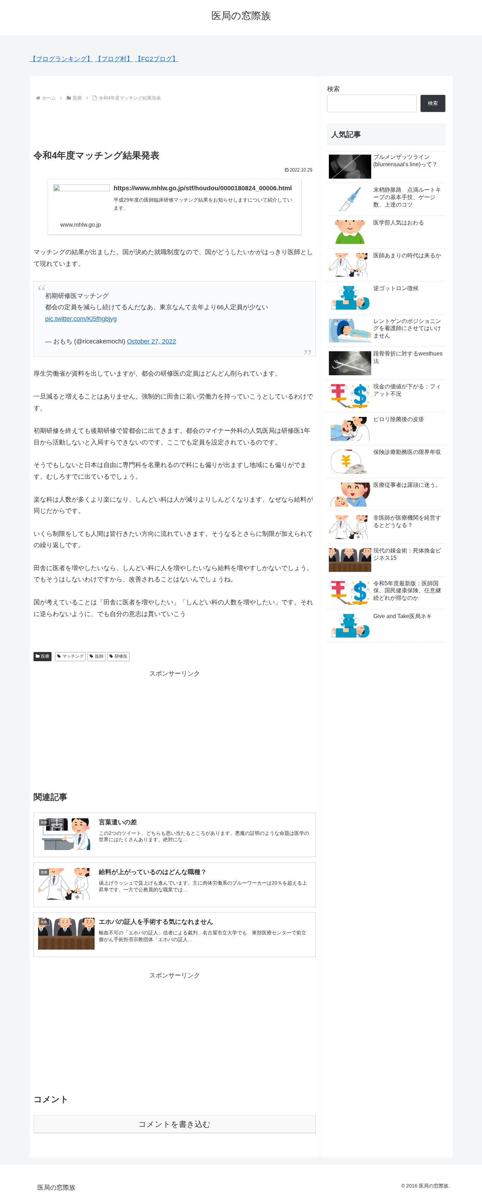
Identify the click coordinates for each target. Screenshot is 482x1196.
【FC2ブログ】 (157, 58)
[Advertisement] (175, 122)
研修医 (121, 656)
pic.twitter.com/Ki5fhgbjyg (81, 318)
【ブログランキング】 (61, 58)
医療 (45, 656)
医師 (99, 656)
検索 (333, 88)
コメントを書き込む (174, 1124)
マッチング (73, 656)
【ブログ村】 (114, 58)
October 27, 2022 (151, 341)
